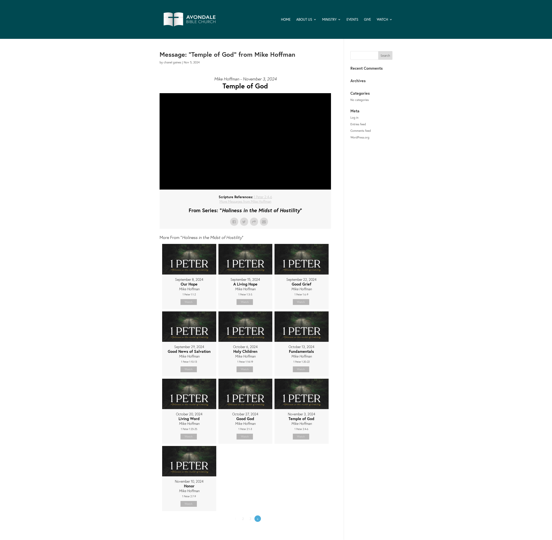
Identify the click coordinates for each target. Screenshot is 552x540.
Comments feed (360, 131)
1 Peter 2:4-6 (263, 197)
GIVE (367, 20)
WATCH (382, 20)
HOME (286, 20)
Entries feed (358, 124)
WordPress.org (359, 137)
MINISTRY (329, 20)
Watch (189, 302)
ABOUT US (304, 20)
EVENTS (352, 20)
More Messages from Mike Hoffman (245, 201)
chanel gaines (172, 62)
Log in (354, 117)
